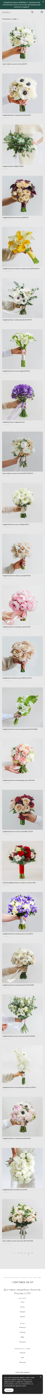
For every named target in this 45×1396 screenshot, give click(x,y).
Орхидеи (22, 1312)
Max (22, 1357)
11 (25, 1253)
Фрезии (22, 1316)
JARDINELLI (6, 12)
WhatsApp (22, 1362)
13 (32, 1253)
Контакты (23, 1342)
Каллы (23, 1307)
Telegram (22, 1352)
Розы (22, 1302)
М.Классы (22, 1327)
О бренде (23, 1332)
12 (28, 1253)
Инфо (22, 1337)
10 (22, 1253)
